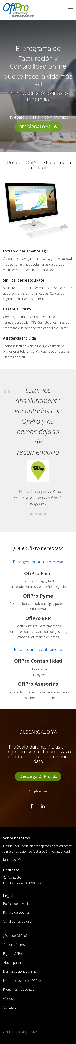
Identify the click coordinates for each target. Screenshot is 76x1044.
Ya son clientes (14, 944)
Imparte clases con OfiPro (22, 980)
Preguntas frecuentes (18, 989)
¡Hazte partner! (14, 962)
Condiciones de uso (17, 921)
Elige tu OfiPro (13, 953)
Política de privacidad (18, 903)
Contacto (14, 877)
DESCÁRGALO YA (35, 127)
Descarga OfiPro (35, 776)
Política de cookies (16, 912)
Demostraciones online (20, 971)
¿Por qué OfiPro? (15, 935)
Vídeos (8, 998)
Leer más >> (12, 859)
